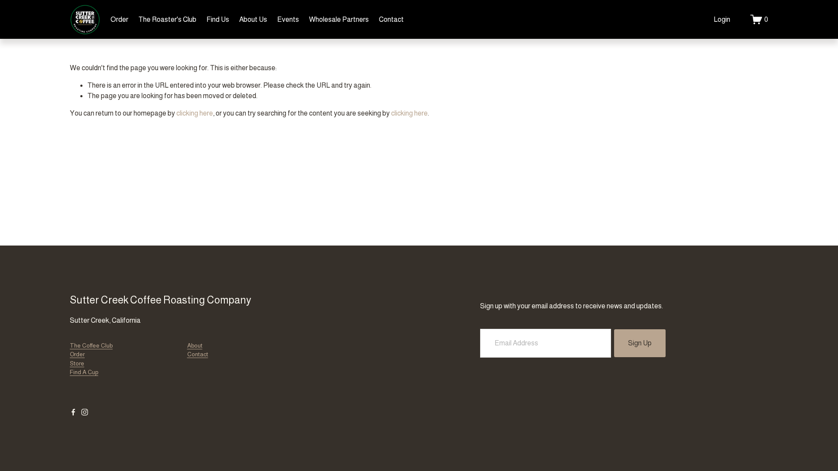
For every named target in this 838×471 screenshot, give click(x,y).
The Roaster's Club (167, 19)
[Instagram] (84, 412)
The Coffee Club (91, 345)
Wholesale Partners (339, 19)
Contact (391, 19)
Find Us (217, 19)
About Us (253, 19)
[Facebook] (73, 412)
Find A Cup (84, 372)
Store (77, 363)
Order (119, 19)
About (195, 345)
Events (288, 19)
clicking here (194, 113)
